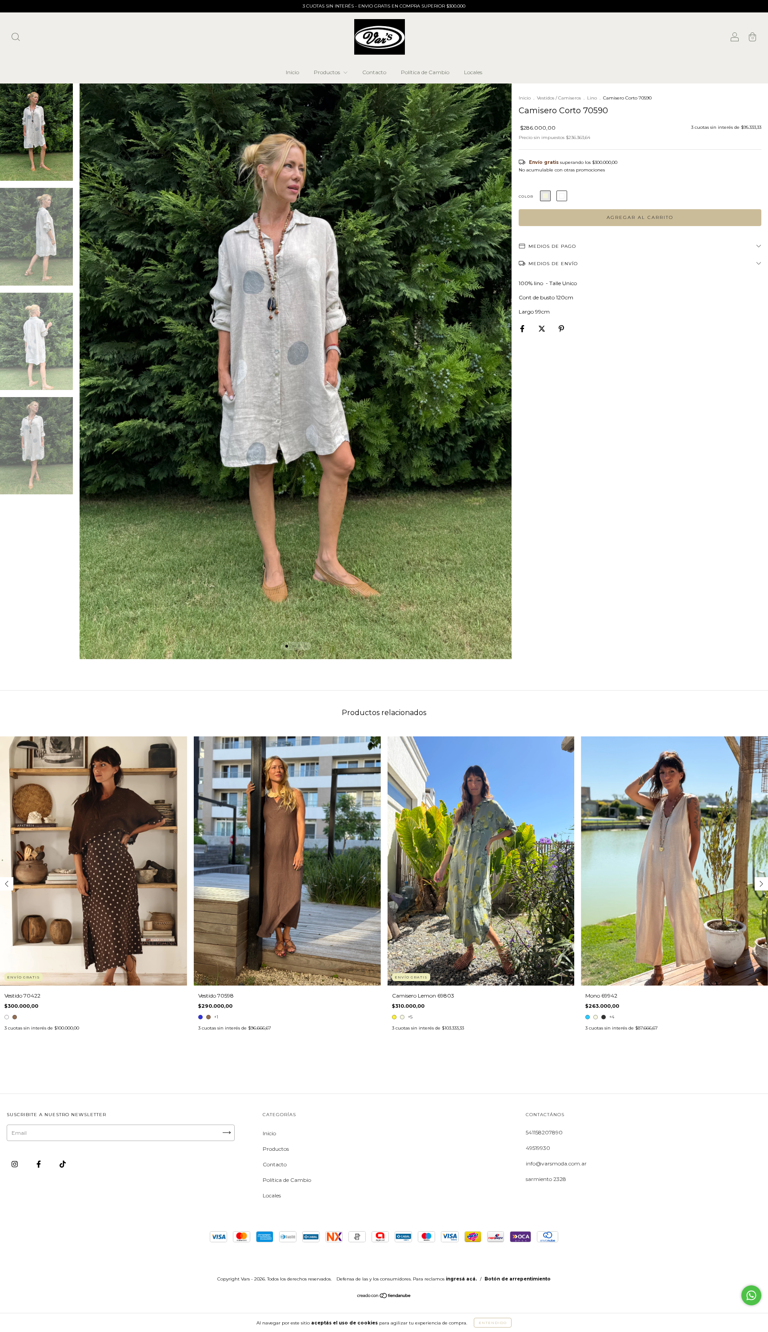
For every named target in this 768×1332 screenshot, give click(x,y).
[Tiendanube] (384, 1296)
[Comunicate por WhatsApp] (751, 1295)
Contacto (374, 72)
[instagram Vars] (15, 1164)
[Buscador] (15, 38)
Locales (473, 72)
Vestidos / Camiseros (559, 98)
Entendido (493, 1322)
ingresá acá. (461, 1279)
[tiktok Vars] (63, 1164)
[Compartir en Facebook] (523, 328)
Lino (592, 98)
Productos (327, 72)
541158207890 (544, 1132)
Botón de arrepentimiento (517, 1279)
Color (526, 196)
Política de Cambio (425, 72)
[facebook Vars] (39, 1164)
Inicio (292, 72)
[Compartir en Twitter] (542, 328)
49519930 (538, 1148)
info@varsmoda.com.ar (556, 1163)
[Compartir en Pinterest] (561, 328)
